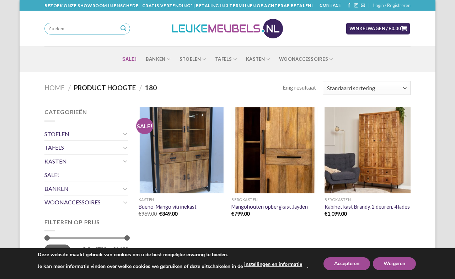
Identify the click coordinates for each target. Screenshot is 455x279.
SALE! (129, 59)
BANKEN (156, 59)
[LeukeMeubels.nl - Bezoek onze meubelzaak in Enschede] (227, 29)
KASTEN (255, 59)
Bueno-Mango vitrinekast (168, 207)
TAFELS (223, 59)
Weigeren (394, 263)
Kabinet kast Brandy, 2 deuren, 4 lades (367, 207)
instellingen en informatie (273, 264)
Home (54, 88)
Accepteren (346, 263)
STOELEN (190, 59)
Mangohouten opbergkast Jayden (269, 207)
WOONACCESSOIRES (303, 59)
